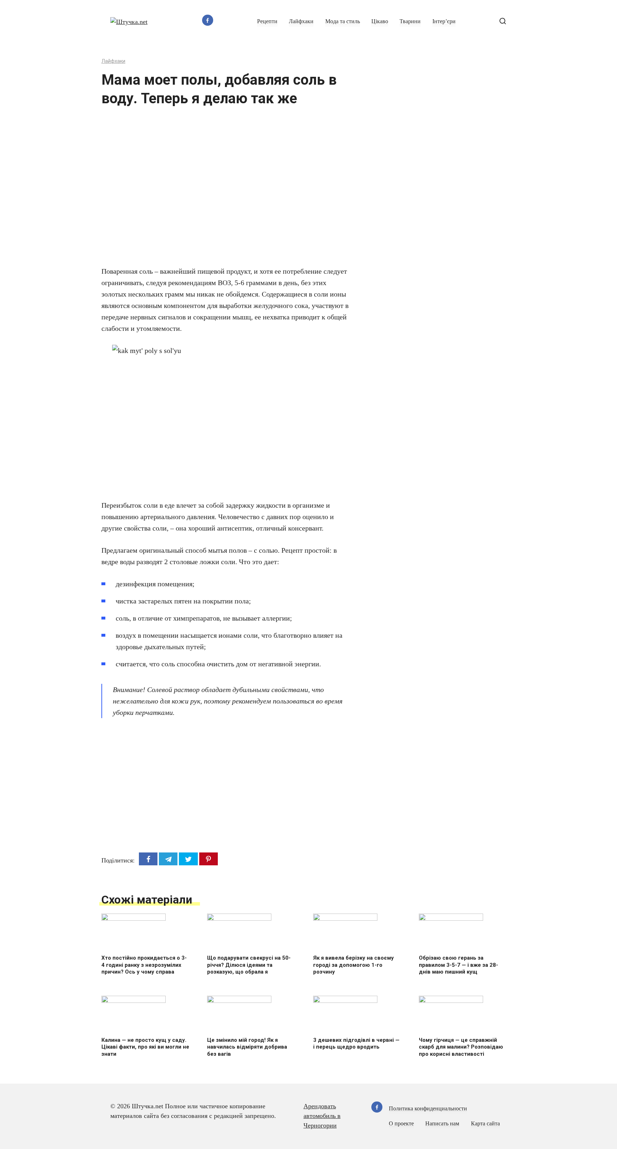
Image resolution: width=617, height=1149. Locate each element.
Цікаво (379, 21)
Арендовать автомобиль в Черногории (322, 1116)
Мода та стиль (342, 21)
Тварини (410, 21)
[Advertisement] (204, 190)
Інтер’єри (444, 21)
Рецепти (267, 21)
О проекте (401, 1123)
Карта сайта (485, 1123)
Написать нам (442, 1123)
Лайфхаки (301, 21)
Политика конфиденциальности (428, 1108)
